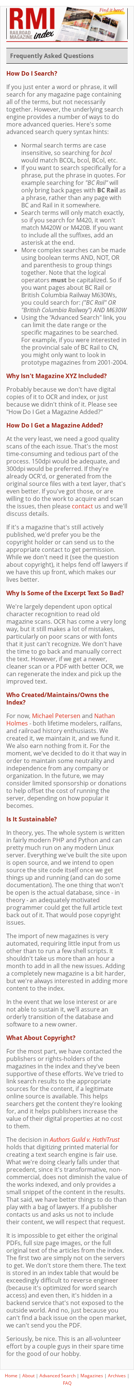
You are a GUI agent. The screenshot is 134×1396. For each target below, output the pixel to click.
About (28, 1375)
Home (11, 1375)
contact (82, 506)
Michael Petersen (56, 716)
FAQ (67, 1383)
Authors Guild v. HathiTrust (84, 1139)
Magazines (91, 1375)
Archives (117, 1375)
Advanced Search (57, 1375)
